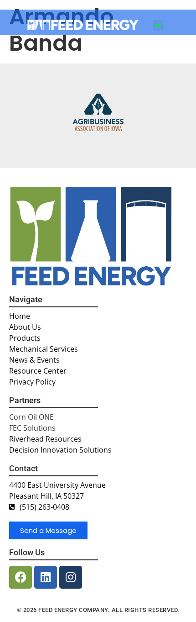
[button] (158, 25)
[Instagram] (70, 577)
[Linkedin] (45, 577)
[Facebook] (20, 577)
